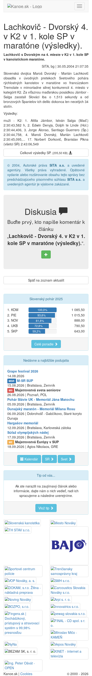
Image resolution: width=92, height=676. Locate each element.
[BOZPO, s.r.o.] (17, 606)
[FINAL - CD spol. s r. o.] (69, 622)
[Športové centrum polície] (23, 570)
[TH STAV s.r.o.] (17, 529)
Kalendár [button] (31, 459)
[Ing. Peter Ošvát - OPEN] (23, 665)
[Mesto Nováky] (63, 522)
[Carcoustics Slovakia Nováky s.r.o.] (69, 589)
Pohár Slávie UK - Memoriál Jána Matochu (41, 399)
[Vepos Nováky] (63, 643)
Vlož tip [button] (44, 508)
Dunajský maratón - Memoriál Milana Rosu (41, 408)
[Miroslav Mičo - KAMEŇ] (69, 634)
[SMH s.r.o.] (60, 580)
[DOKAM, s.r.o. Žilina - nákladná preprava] (23, 589)
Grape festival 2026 (22, 371)
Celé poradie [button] (44, 344)
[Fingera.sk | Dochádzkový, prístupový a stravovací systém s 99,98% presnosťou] (23, 622)
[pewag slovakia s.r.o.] (68, 613)
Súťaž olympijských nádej (28, 432)
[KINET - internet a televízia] (69, 653)
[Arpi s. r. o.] (61, 599)
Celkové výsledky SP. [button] (44, 152)
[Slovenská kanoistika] (22, 522)
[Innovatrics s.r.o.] (65, 606)
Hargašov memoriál (22, 423)
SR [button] (47, 459)
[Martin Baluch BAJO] (69, 545)
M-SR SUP (25, 380)
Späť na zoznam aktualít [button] (46, 280)
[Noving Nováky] (18, 599)
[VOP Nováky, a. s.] (20, 580)
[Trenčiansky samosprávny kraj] (69, 570)
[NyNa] (11, 643)
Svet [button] (64, 459)
